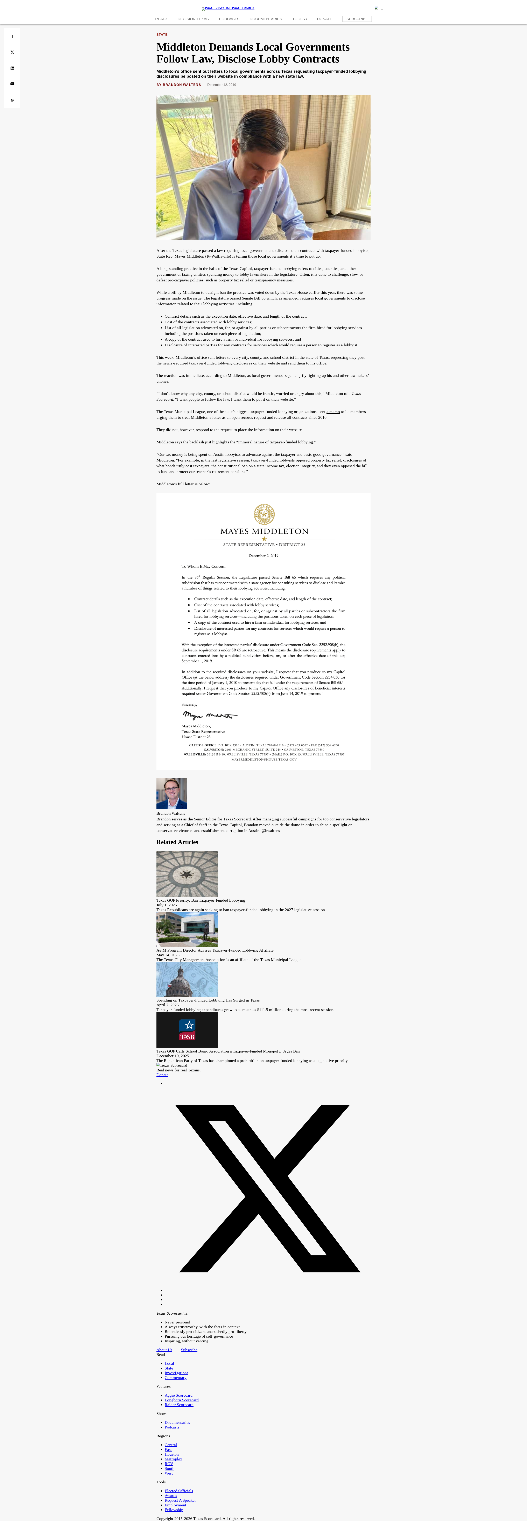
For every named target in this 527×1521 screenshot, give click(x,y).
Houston (172, 1454)
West (169, 1473)
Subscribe (357, 19)
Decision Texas (193, 19)
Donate (324, 19)
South (169, 1468)
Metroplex (173, 1459)
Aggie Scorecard (178, 1395)
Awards (171, 1495)
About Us (164, 1350)
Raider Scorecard (179, 1404)
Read (160, 19)
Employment (175, 1505)
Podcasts (229, 19)
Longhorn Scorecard (182, 1400)
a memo (333, 411)
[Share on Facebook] (12, 36)
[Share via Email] (12, 84)
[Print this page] (12, 100)
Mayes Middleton (189, 256)
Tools (298, 19)
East (168, 1449)
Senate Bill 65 (254, 298)
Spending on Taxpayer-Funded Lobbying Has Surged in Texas (208, 1000)
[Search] (379, 7)
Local (169, 1363)
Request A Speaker (180, 1500)
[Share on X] (12, 52)
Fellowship (174, 1509)
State (162, 34)
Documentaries (266, 19)
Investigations (176, 1373)
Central (171, 1444)
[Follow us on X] (268, 1290)
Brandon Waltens (182, 85)
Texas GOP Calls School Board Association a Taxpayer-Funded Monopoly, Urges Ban (228, 1051)
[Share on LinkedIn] (12, 68)
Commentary (176, 1377)
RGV (169, 1463)
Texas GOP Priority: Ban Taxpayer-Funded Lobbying (200, 900)
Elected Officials (179, 1491)
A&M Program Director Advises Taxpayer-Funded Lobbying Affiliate (215, 950)
